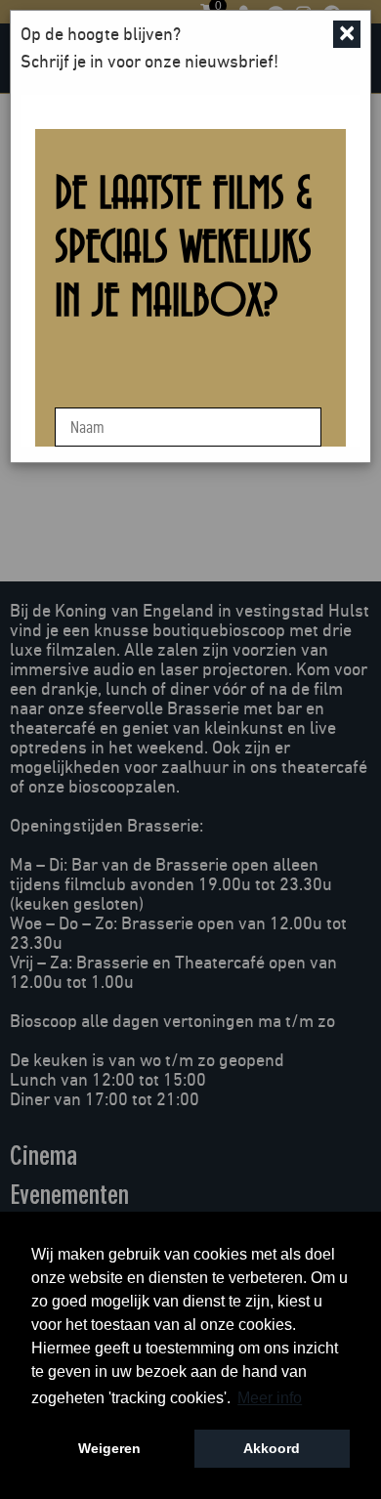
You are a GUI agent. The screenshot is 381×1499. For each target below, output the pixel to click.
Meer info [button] (269, 1398)
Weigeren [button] (109, 1448)
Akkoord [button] (271, 1448)
